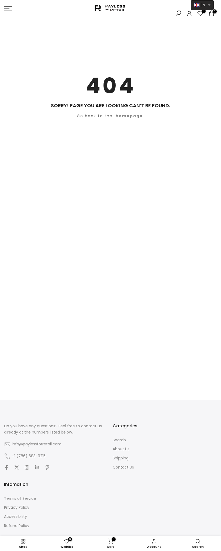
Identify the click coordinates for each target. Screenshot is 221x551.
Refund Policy (16, 525)
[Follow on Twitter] (16, 468)
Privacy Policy (16, 507)
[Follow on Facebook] (6, 468)
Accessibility (15, 516)
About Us (121, 449)
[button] (202, 5)
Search (119, 440)
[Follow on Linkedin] (37, 468)
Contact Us (123, 467)
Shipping (121, 458)
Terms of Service (20, 498)
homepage (129, 116)
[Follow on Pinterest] (47, 468)
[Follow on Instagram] (27, 468)
